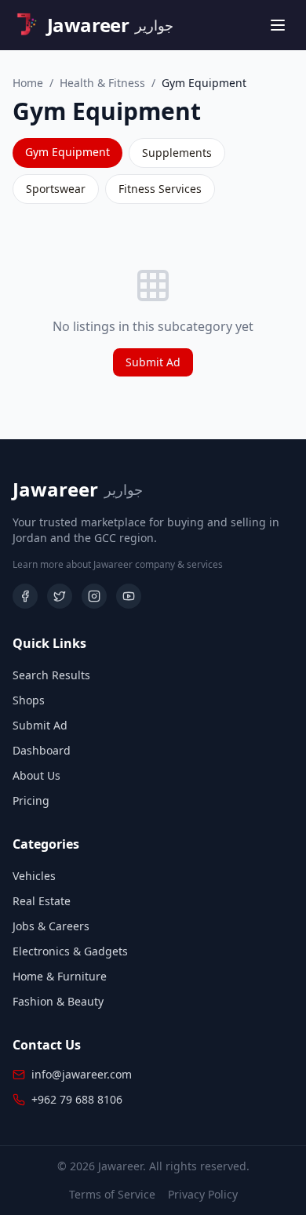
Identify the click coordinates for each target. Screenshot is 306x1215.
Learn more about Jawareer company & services (118, 564)
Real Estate (42, 900)
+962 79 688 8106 (76, 1099)
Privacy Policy (203, 1194)
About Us (36, 775)
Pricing (31, 800)
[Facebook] (25, 596)
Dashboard (42, 750)
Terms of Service (112, 1194)
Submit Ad (153, 362)
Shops (29, 700)
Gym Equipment (67, 151)
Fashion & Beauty (58, 1001)
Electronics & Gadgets (70, 951)
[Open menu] (277, 25)
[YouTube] (128, 596)
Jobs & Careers (51, 926)
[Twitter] (59, 596)
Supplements (177, 152)
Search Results (51, 675)
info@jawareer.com (81, 1074)
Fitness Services (160, 188)
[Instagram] (94, 596)
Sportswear (56, 188)
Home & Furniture (60, 976)
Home (28, 82)
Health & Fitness (102, 82)
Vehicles (34, 875)
